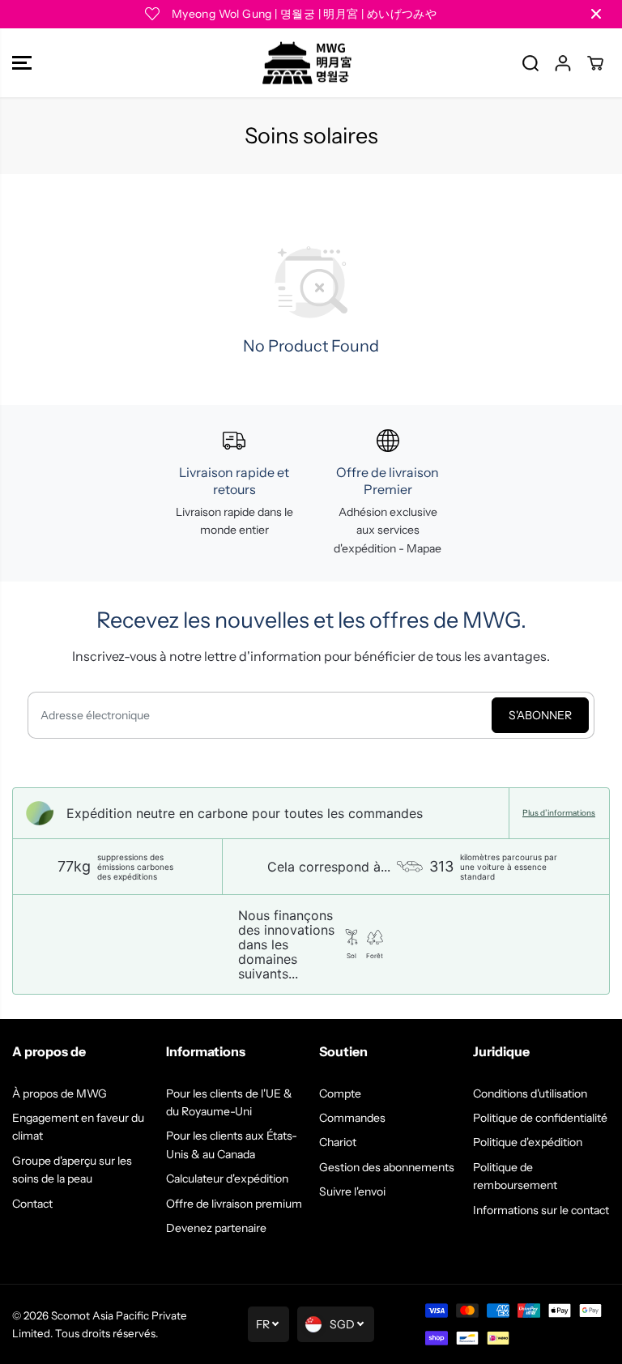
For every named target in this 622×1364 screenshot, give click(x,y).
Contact (32, 1203)
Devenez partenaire (216, 1228)
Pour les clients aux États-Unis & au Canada (231, 1144)
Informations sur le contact (541, 1210)
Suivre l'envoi (352, 1191)
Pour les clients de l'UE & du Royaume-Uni (229, 1102)
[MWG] (307, 63)
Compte (340, 1093)
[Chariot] (595, 63)
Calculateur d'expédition (227, 1178)
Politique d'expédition (527, 1142)
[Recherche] (530, 63)
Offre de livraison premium (234, 1203)
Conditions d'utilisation (530, 1093)
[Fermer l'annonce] (596, 14)
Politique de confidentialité (540, 1117)
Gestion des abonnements (386, 1167)
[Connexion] (562, 63)
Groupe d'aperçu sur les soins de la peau (72, 1169)
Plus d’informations (558, 813)
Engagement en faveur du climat (78, 1126)
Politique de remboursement (515, 1176)
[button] (22, 63)
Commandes (352, 1117)
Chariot (337, 1142)
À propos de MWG (59, 1093)
